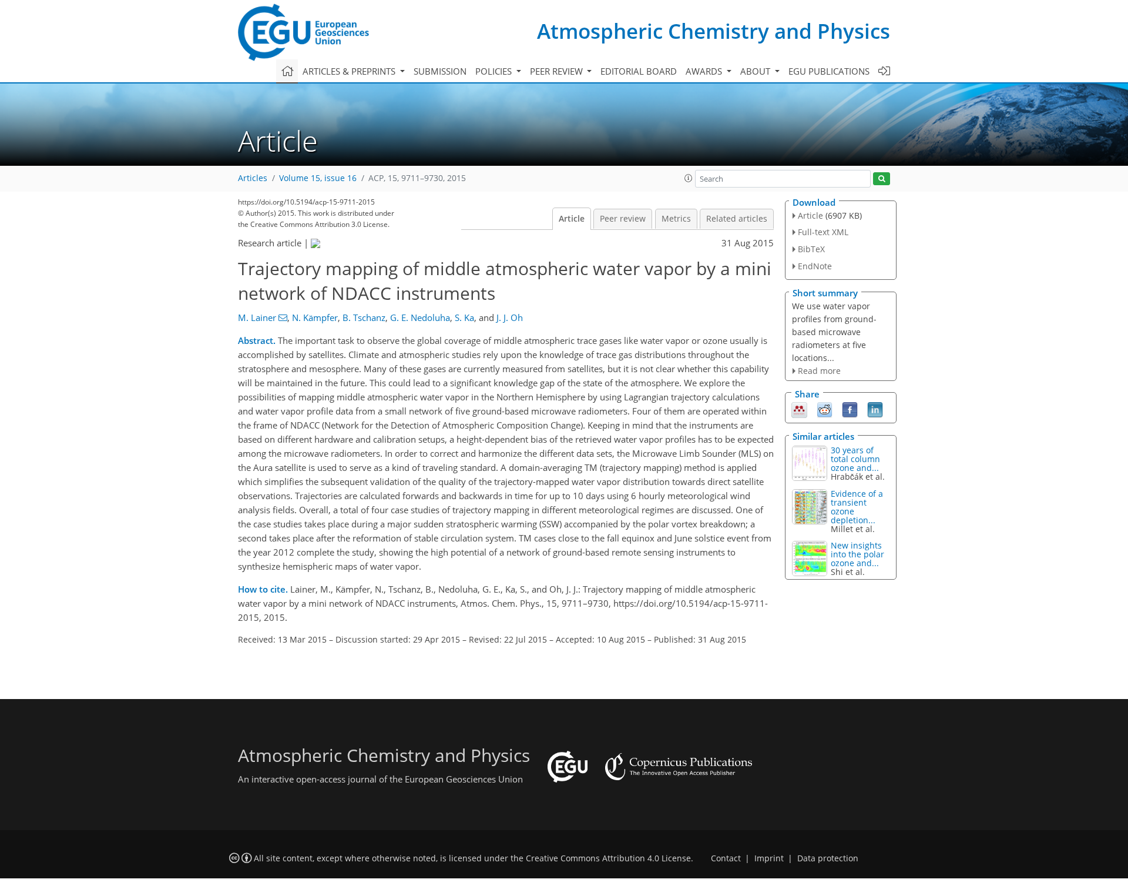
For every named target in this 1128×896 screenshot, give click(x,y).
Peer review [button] (557, 71)
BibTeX (811, 249)
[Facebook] (850, 409)
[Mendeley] (799, 409)
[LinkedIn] (875, 409)
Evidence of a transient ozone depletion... (857, 507)
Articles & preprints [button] (350, 71)
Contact (726, 858)
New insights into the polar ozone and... (857, 554)
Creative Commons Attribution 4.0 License (608, 858)
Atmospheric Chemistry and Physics (713, 31)
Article (572, 218)
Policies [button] (494, 71)
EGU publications (829, 71)
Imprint (769, 858)
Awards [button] (705, 71)
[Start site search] (881, 179)
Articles (252, 178)
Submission (440, 71)
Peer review (623, 218)
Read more (819, 370)
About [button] (756, 71)
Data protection (827, 858)
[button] (688, 178)
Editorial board (638, 71)
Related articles (736, 218)
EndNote (815, 266)
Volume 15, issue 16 (318, 178)
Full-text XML (823, 232)
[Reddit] (824, 409)
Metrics (676, 218)
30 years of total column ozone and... (855, 458)
